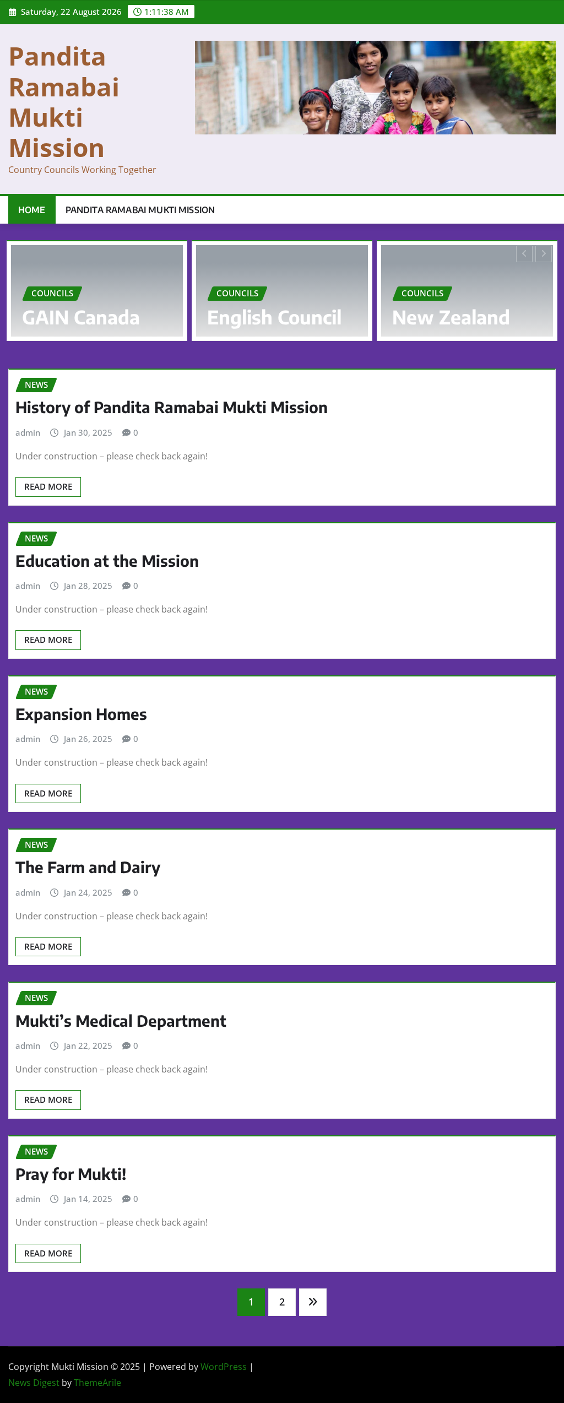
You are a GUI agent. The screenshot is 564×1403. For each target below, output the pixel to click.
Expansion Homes (81, 713)
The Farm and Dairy (87, 866)
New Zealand (430, 316)
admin (27, 432)
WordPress (223, 1367)
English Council (253, 316)
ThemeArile (97, 1383)
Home (32, 209)
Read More (48, 486)
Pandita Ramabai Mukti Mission (64, 101)
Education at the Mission (107, 560)
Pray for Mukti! (70, 1173)
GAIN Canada (60, 316)
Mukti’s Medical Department (120, 1020)
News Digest (33, 1383)
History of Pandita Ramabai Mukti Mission (171, 406)
